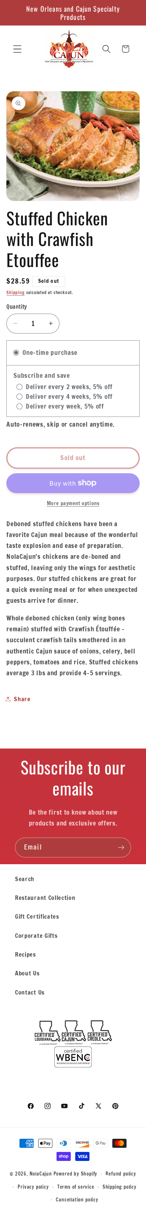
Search (24, 878)
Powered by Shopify (76, 1173)
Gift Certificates (37, 916)
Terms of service (75, 1186)
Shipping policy (120, 1186)
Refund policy (121, 1173)
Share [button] (22, 698)
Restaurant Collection (45, 897)
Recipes (25, 954)
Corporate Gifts (36, 935)
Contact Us (30, 992)
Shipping (15, 292)
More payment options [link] (73, 503)
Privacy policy (33, 1186)
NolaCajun (41, 1173)
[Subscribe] (121, 848)
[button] (17, 49)
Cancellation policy (77, 1199)
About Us (27, 973)
